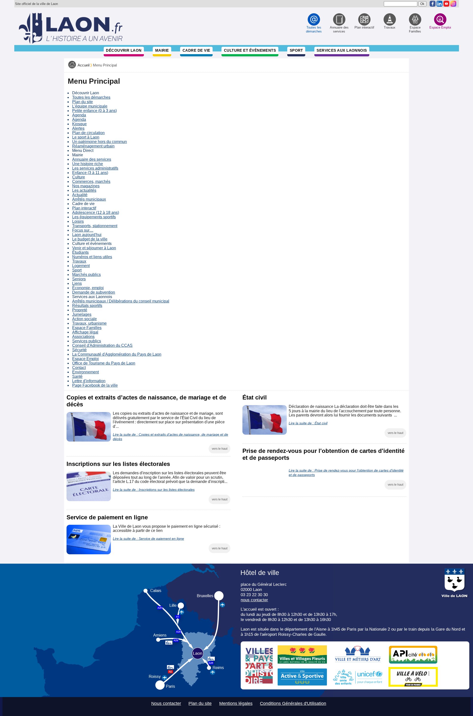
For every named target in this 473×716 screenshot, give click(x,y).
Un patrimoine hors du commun (99, 142)
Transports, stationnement (94, 226)
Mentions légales (236, 703)
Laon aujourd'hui (86, 235)
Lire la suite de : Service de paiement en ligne (148, 539)
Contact (79, 368)
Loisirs (78, 221)
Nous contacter (166, 703)
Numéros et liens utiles (92, 257)
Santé (77, 376)
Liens (77, 283)
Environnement (85, 372)
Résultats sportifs (87, 305)
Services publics (86, 341)
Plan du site (82, 102)
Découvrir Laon (123, 50)
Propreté (79, 310)
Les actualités (84, 190)
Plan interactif (84, 208)
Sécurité (79, 350)
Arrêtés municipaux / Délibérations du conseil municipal (120, 301)
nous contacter (254, 599)
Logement (81, 266)
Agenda (79, 115)
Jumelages (81, 314)
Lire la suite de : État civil (308, 423)
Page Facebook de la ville (95, 385)
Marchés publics (86, 274)
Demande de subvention (93, 292)
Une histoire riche (87, 164)
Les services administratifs (95, 168)
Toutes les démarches (91, 97)
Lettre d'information (88, 381)
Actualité (79, 195)
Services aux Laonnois (342, 50)
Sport (296, 50)
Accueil (83, 65)
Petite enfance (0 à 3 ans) (94, 111)
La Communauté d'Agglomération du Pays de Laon (116, 354)
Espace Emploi (85, 359)
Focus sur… (82, 230)
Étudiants (80, 252)
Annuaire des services (91, 159)
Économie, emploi (88, 288)
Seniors (79, 279)
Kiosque (79, 124)
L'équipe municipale (89, 106)
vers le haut (219, 448)
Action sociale (84, 319)
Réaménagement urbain (93, 146)
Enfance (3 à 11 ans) (90, 173)
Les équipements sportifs (94, 217)
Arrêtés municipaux (89, 199)
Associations (83, 336)
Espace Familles (86, 328)
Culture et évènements (250, 50)
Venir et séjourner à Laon (94, 248)
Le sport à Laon (85, 137)
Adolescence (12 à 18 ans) (95, 212)
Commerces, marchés (91, 181)
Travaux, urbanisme (89, 323)
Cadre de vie (196, 50)
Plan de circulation (88, 133)
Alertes (78, 128)
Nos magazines (86, 186)
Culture (78, 177)
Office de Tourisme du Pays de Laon (103, 363)
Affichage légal (85, 332)
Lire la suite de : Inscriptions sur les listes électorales (154, 490)
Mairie (162, 50)
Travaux (79, 261)
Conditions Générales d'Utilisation (293, 703)
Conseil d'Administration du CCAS (102, 345)
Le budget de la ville (89, 239)
